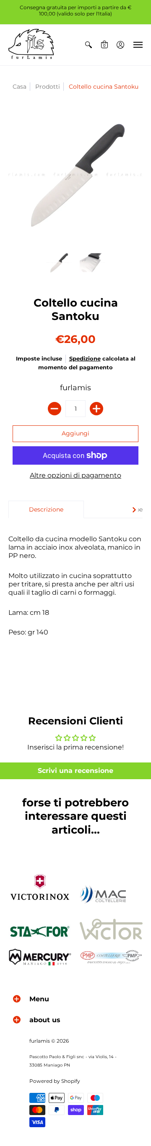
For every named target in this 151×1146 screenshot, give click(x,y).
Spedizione (85, 359)
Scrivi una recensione (75, 771)
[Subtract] (54, 408)
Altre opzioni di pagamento (75, 475)
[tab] (46, 509)
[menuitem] (88, 45)
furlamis (75, 387)
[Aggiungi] (96, 408)
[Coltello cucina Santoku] (58, 262)
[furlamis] (31, 45)
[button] (88, 45)
